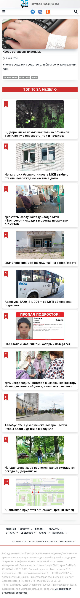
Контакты (58, 533)
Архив (43, 533)
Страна (10, 533)
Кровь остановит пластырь (22, 51)
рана (34, 77)
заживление (10, 77)
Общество (27, 533)
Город (39, 529)
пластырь (24, 77)
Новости (24, 529)
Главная (11, 529)
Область (54, 529)
